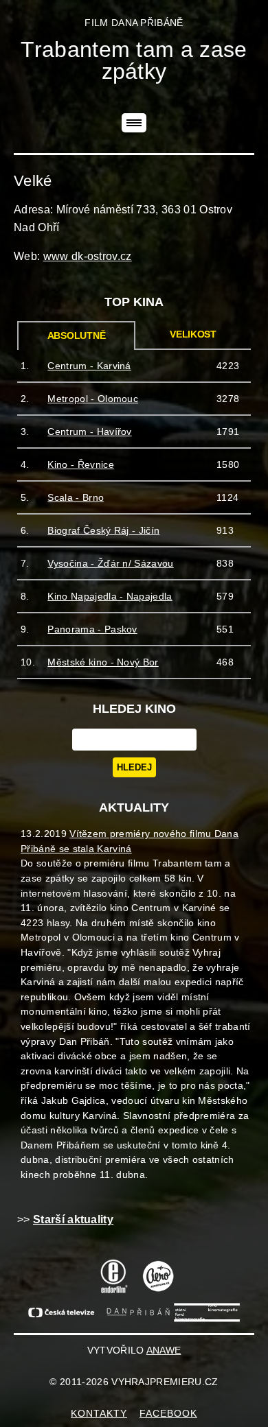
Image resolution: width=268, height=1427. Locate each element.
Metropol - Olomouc (92, 398)
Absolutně (76, 336)
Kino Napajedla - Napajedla (109, 596)
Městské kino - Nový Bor (102, 662)
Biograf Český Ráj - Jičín (103, 530)
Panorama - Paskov (92, 629)
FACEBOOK (168, 1413)
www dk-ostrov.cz (87, 256)
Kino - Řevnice (80, 464)
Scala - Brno (75, 497)
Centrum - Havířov (89, 431)
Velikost (193, 334)
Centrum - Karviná (89, 365)
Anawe (163, 1350)
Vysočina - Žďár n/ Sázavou (110, 563)
